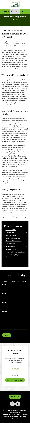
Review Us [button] (15, 397)
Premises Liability (11, 230)
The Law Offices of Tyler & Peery (17, 410)
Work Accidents (11, 249)
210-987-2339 (15, 369)
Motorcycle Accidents (13, 238)
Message (5, 311)
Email (4, 293)
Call (26, 11)
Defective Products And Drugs (15, 252)
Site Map (13, 414)
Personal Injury (10, 244)
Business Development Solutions (14, 416)
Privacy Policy (21, 414)
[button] (5, 11)
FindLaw (15, 419)
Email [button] (16, 11)
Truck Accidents (11, 235)
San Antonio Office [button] (15, 380)
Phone (4, 302)
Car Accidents (10, 232)
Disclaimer (6, 414)
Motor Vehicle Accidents (13, 241)
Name (4, 284)
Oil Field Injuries (11, 246)
